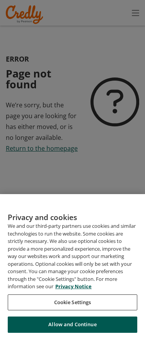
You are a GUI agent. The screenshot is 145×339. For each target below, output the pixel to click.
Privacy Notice (73, 286)
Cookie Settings (72, 302)
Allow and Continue (72, 324)
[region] (72, 266)
